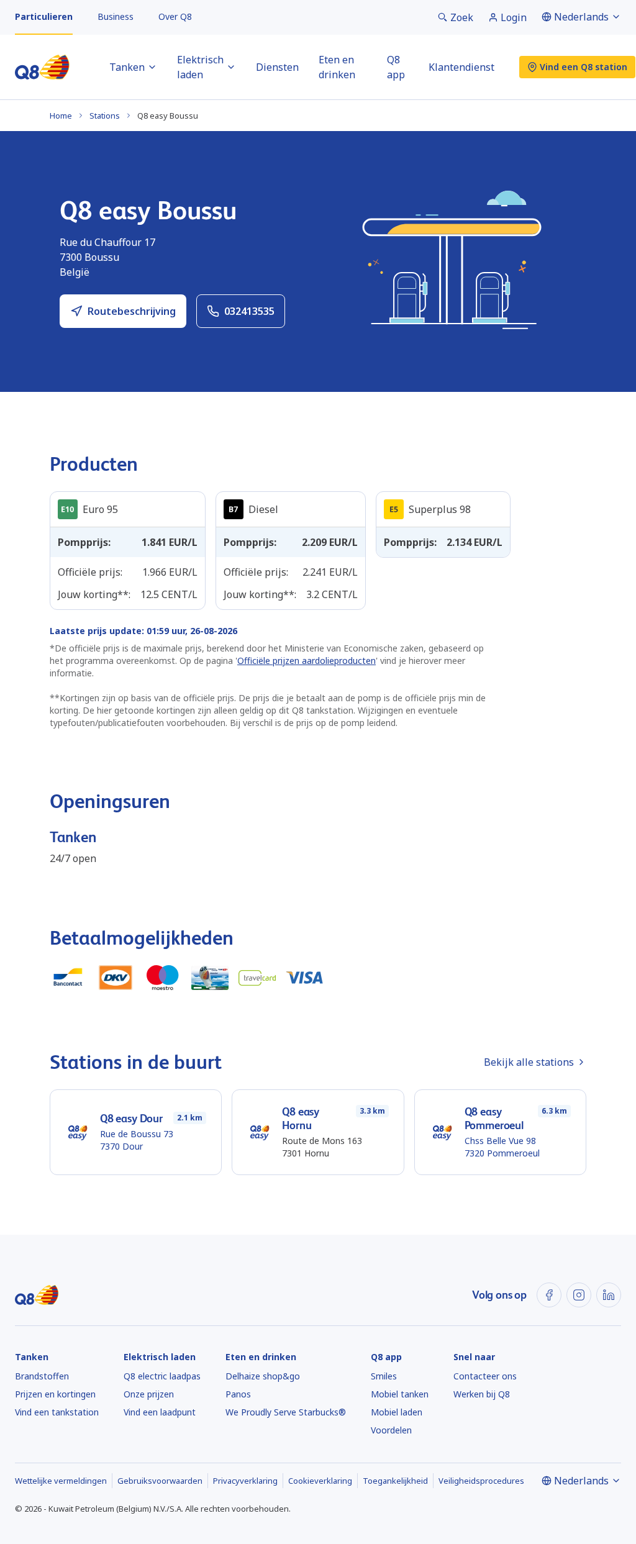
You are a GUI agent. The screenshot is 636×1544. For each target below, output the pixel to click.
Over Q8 (175, 16)
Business (116, 16)
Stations (104, 115)
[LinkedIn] (608, 1295)
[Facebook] (549, 1295)
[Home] (42, 67)
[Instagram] (578, 1295)
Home (61, 115)
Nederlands (581, 17)
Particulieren (44, 16)
